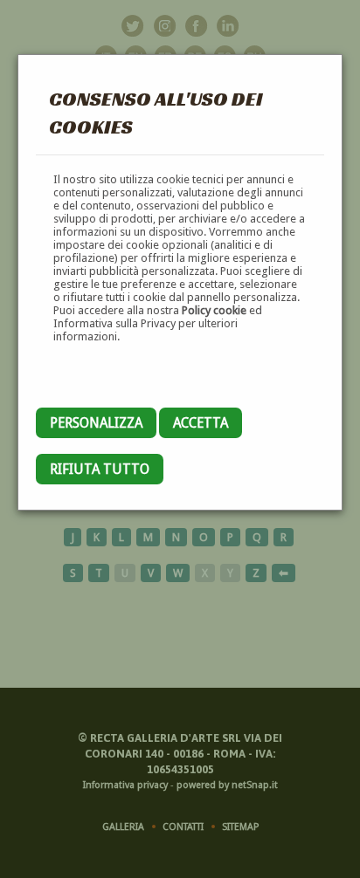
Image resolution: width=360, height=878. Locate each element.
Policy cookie (214, 310)
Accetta (200, 423)
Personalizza (96, 423)
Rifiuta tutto (99, 469)
